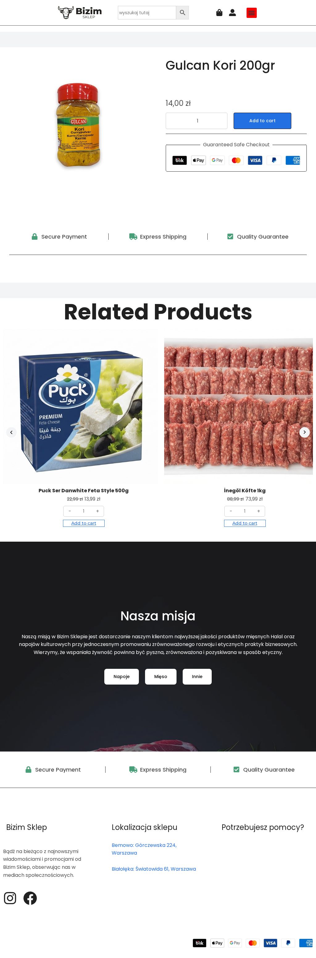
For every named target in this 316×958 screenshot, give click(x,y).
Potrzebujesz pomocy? (263, 827)
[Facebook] (30, 898)
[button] (252, 13)
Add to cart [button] (83, 523)
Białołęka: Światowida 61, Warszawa (154, 869)
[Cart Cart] (219, 12)
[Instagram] (10, 898)
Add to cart (262, 121)
